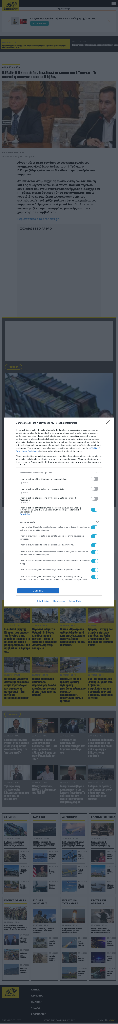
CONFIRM (38, 591)
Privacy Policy (75, 601)
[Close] (109, 423)
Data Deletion (43, 601)
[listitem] (59, 472)
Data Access (59, 601)
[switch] (94, 479)
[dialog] (59, 512)
